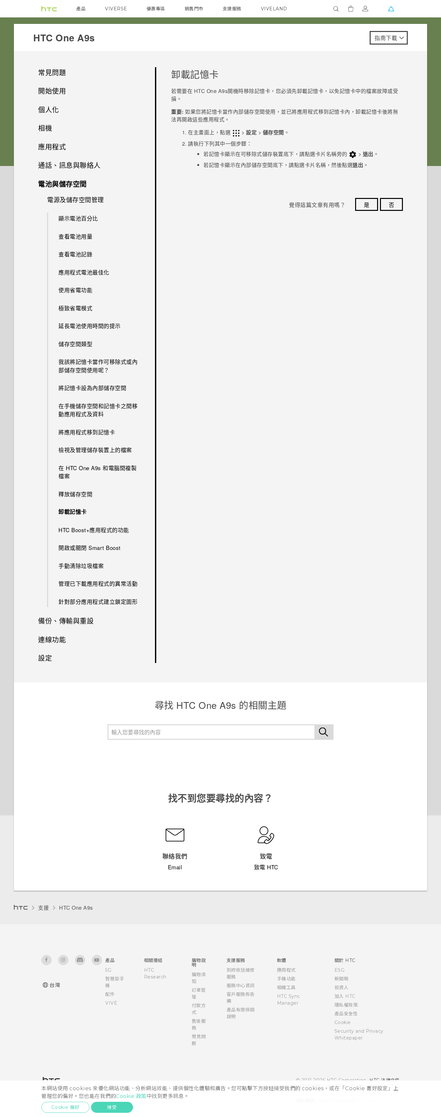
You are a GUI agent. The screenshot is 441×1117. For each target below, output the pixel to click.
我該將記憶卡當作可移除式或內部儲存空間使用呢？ (98, 365)
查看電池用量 (75, 236)
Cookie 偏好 (65, 1107)
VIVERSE (116, 9)
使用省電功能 (75, 290)
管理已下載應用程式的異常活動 (98, 583)
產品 (81, 9)
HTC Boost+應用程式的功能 (93, 530)
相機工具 (286, 987)
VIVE (111, 1003)
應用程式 (286, 970)
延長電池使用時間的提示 (89, 326)
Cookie (342, 1022)
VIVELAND (274, 9)
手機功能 (286, 979)
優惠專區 (156, 9)
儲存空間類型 (75, 344)
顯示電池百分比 (78, 218)
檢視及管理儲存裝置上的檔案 (95, 450)
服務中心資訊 (241, 985)
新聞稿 (341, 979)
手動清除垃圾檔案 (81, 566)
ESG (339, 970)
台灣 (54, 985)
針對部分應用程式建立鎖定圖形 (98, 601)
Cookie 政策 (131, 1096)
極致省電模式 (75, 308)
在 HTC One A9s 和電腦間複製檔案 (97, 472)
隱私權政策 (346, 1005)
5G (108, 970)
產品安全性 (346, 1014)
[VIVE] (390, 8)
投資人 (341, 987)
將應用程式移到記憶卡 (86, 432)
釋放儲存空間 (75, 494)
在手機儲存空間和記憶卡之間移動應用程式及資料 (98, 410)
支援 (43, 907)
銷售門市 (194, 9)
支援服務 (232, 9)
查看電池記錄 (75, 254)
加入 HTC (344, 996)
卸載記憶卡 (72, 511)
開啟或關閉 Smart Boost (89, 547)
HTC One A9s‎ (76, 907)
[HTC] (49, 9)
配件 (110, 994)
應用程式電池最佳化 (83, 272)
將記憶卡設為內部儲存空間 (92, 388)
